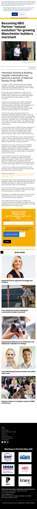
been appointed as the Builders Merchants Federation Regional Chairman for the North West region (18, 175)
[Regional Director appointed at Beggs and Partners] (18, 266)
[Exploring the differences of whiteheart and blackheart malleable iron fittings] (18, 327)
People (3, 428)
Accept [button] (14, 14)
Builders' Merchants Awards (9, 432)
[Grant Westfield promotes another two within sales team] (18, 357)
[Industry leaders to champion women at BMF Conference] (18, 387)
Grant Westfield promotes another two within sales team (18, 372)
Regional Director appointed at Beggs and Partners (17, 281)
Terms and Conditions (7, 438)
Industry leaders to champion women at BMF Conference (18, 402)
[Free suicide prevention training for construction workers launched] (18, 296)
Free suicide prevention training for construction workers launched (15, 311)
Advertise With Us (6, 436)
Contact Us (5, 435)
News (3, 427)
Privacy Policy (20, 5)
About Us (4, 433)
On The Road (5, 430)
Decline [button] (22, 14)
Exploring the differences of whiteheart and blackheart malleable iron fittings (18, 342)
